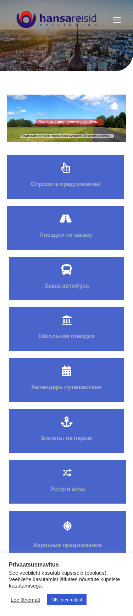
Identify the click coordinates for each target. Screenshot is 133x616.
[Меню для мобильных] (117, 19)
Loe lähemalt (25, 600)
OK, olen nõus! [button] (66, 599)
